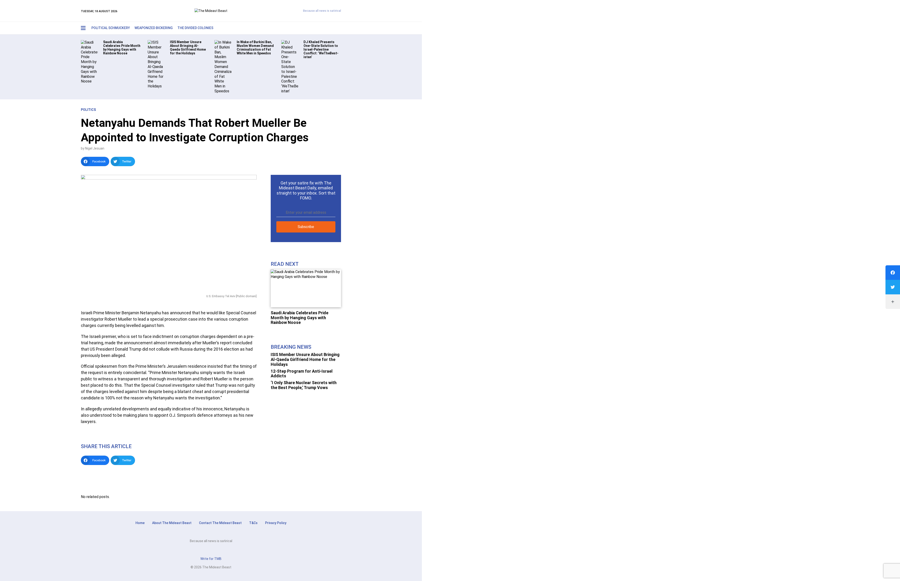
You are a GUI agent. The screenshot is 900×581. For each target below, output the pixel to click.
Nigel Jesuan (94, 148)
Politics (88, 110)
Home (140, 523)
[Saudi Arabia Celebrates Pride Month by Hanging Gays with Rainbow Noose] (89, 62)
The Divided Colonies (195, 28)
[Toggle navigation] (83, 28)
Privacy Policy (275, 523)
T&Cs (253, 523)
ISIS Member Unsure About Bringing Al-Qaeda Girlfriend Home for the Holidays (305, 359)
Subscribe (306, 227)
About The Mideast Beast (171, 523)
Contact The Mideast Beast (220, 523)
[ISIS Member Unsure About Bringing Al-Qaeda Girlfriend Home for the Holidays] (156, 64)
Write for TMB (210, 559)
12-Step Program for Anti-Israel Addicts (302, 374)
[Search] (327, 28)
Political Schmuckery (110, 28)
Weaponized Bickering (154, 28)
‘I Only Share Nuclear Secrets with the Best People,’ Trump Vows (304, 385)
